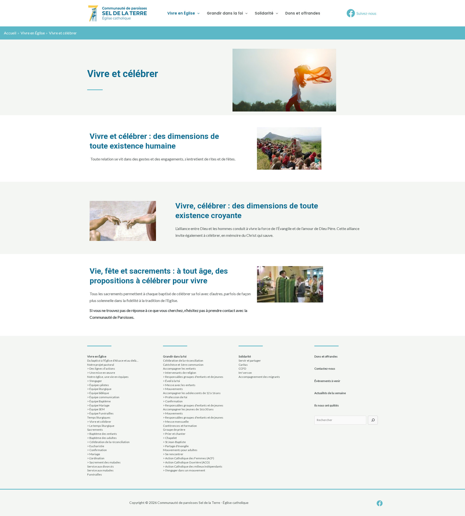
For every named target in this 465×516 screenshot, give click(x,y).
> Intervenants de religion (179, 372)
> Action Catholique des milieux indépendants (192, 466)
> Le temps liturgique (100, 426)
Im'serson (245, 372)
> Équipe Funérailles (100, 413)
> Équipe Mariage (98, 405)
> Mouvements (173, 389)
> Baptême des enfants (102, 434)
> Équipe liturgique (99, 389)
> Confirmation (97, 450)
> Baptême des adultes (102, 438)
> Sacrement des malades (104, 462)
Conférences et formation (180, 426)
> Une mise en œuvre (101, 372)
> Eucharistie (95, 446)
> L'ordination (95, 458)
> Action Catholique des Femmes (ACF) (188, 458)
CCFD (242, 368)
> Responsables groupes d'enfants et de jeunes (193, 377)
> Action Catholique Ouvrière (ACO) (186, 462)
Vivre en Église (181, 13)
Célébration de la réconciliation (183, 360)
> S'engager (94, 381)
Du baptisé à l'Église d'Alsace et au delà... (113, 360)
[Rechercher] (373, 420)
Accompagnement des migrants (259, 377)
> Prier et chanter (174, 434)
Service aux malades (100, 470)
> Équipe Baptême (99, 401)
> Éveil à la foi (171, 381)
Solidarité (264, 13)
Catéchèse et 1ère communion (183, 364)
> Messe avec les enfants (179, 385)
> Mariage (93, 454)
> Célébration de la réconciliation (108, 442)
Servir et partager (250, 360)
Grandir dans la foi (225, 13)
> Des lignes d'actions (101, 368)
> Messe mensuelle (176, 421)
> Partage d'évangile (176, 446)
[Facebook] (380, 503)
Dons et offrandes (302, 13)
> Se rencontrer (173, 454)
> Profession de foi (175, 397)
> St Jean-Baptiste (174, 442)
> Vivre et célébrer (99, 421)
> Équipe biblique (98, 393)
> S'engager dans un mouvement (184, 470)
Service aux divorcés (100, 466)
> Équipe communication (103, 397)
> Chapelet (170, 438)
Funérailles (94, 474)
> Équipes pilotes (98, 385)
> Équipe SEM (96, 409)
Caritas (243, 364)
